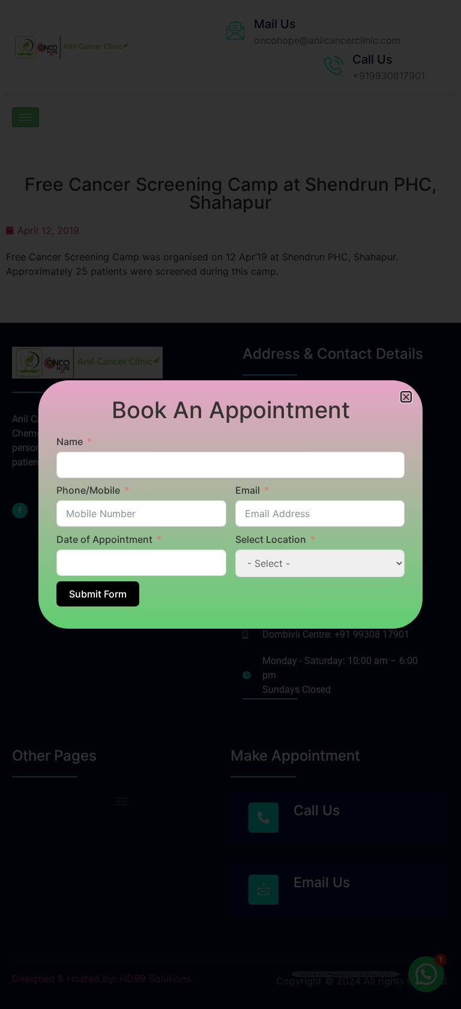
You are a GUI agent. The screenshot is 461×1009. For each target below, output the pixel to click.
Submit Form (98, 594)
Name (69, 442)
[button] (406, 396)
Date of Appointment (104, 539)
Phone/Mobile (88, 490)
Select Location (270, 539)
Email (247, 490)
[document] (230, 504)
